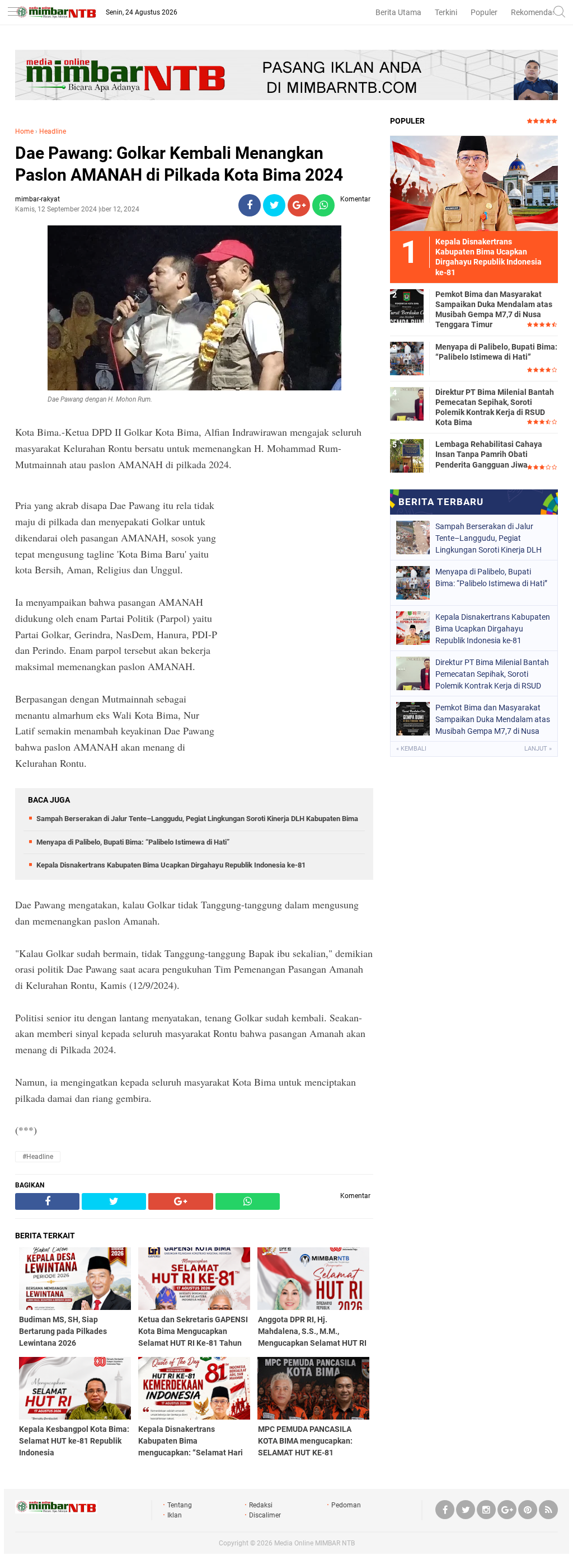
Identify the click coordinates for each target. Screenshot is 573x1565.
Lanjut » (538, 748)
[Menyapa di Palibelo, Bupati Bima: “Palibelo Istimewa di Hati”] (407, 358)
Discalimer (265, 1515)
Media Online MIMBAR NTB (314, 1543)
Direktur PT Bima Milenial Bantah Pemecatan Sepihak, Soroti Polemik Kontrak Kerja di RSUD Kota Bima (494, 407)
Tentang (179, 1505)
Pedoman (346, 1505)
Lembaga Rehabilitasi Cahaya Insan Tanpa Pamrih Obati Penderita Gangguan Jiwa (488, 454)
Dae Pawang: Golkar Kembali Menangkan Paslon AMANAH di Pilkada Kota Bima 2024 (179, 164)
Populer (484, 12)
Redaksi (261, 1505)
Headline (52, 131)
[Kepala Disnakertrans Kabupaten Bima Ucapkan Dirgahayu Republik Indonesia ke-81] (474, 183)
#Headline (37, 1157)
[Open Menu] (14, 12)
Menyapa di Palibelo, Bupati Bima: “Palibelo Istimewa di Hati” (132, 842)
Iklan (174, 1515)
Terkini (446, 12)
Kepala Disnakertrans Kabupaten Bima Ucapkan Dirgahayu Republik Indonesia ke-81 (171, 865)
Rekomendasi (534, 12)
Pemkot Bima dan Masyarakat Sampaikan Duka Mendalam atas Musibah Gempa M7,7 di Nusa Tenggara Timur (493, 309)
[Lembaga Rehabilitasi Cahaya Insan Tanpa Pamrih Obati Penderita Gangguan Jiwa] (407, 455)
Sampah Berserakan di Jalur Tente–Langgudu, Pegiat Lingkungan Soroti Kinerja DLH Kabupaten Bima (197, 818)
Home (24, 131)
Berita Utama (398, 12)
